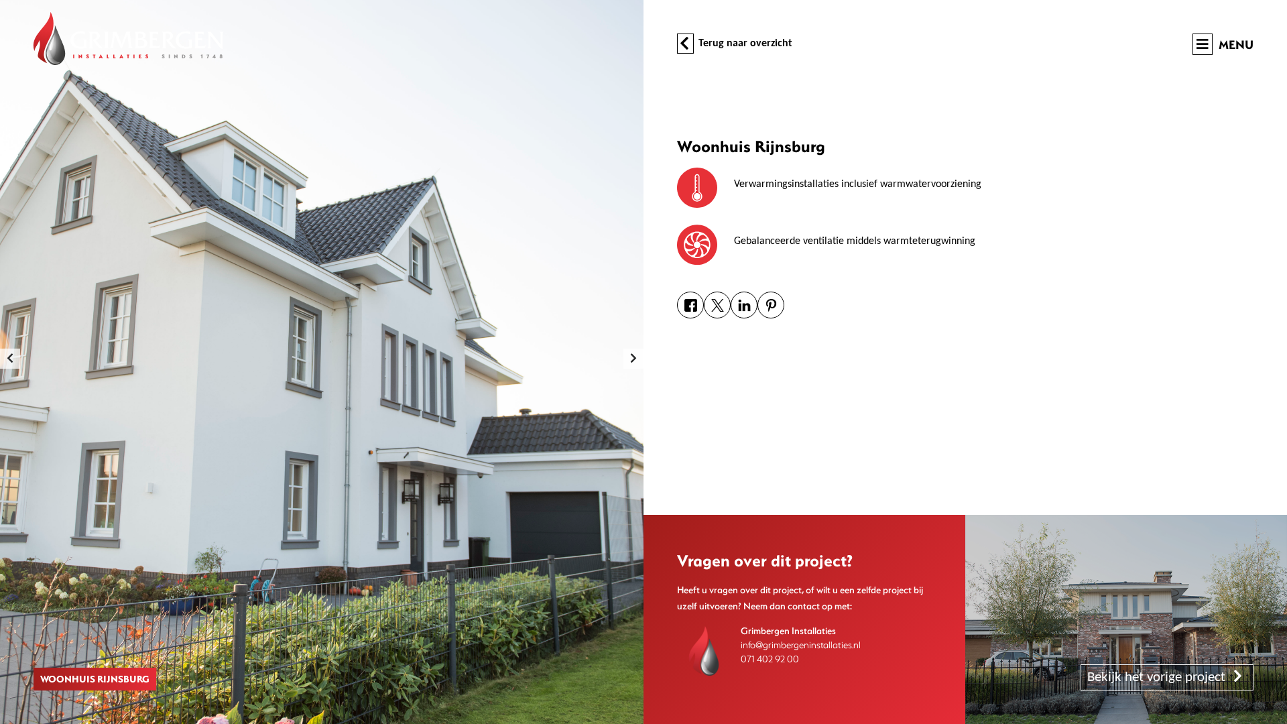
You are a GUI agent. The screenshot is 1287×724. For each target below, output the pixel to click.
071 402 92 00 (770, 658)
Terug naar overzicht (744, 43)
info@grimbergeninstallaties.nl (801, 644)
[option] (322, 362)
